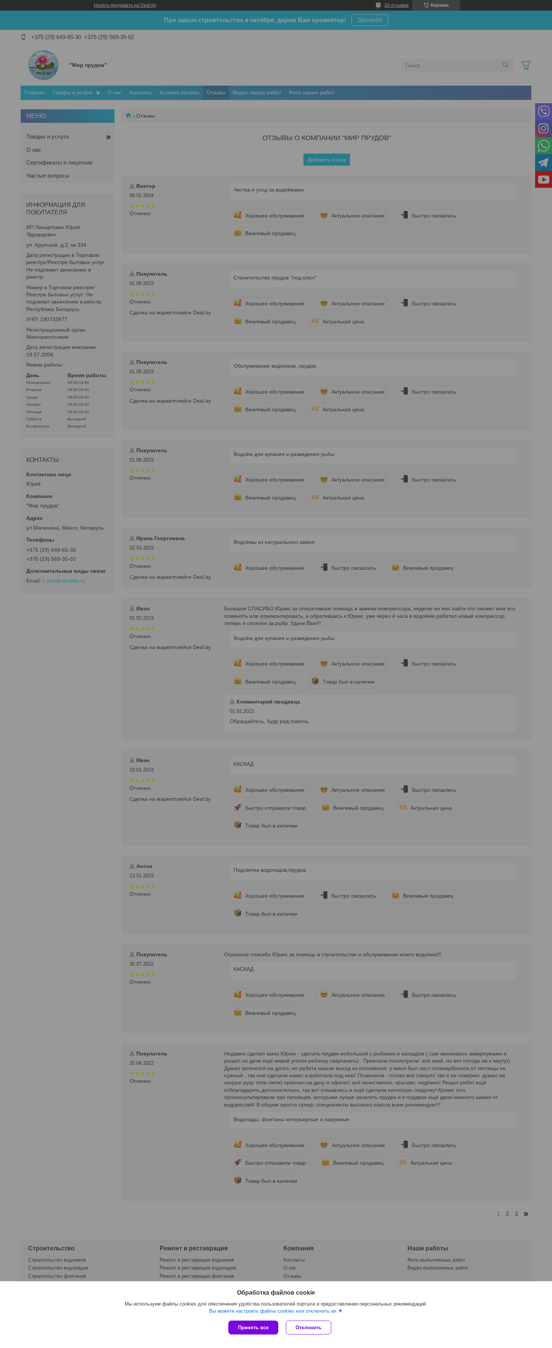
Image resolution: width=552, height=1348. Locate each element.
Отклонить (308, 1327)
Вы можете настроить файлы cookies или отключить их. (273, 1311)
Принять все (253, 1327)
